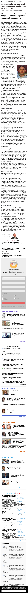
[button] (1, 1)
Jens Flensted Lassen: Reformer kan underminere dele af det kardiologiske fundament (16, 399)
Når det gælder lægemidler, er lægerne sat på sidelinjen (13, 256)
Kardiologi (5, 295)
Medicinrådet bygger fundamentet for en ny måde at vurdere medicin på (13, 364)
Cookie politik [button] (15, 588)
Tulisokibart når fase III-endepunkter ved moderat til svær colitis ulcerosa (12, 329)
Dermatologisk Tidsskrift (9, 422)
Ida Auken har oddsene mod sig (10, 242)
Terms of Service (5, 307)
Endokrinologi (17, 295)
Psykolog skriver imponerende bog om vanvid (7, 510)
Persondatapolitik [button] (22, 588)
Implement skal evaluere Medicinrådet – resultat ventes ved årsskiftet (12, 378)
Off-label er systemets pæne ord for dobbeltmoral (11, 252)
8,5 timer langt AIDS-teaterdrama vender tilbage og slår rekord (9, 519)
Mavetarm (17, 298)
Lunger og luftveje (10, 11)
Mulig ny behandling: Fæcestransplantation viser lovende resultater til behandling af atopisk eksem (16, 433)
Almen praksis (5, 299)
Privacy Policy (21, 306)
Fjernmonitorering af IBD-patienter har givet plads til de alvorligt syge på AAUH (16, 315)
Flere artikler (22, 341)
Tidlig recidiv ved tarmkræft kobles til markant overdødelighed (18, 323)
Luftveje (4, 298)
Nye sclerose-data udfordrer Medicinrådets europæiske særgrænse (12, 374)
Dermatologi (17, 297)
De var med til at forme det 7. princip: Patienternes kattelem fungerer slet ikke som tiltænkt (13, 355)
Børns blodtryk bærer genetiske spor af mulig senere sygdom (13, 405)
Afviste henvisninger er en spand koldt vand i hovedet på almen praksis (13, 248)
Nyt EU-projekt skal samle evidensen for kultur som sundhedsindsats (9, 531)
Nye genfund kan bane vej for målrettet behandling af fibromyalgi (16, 468)
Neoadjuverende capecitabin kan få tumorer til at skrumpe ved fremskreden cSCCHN (14, 447)
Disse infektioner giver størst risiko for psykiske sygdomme (17, 475)
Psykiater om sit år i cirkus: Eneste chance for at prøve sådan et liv (9, 497)
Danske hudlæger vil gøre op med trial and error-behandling (18, 441)
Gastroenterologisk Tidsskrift (10, 311)
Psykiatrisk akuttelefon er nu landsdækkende (18, 482)
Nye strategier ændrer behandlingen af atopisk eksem (19, 426)
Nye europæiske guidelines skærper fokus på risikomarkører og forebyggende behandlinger (16, 411)
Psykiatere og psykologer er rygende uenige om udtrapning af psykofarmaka (18, 461)
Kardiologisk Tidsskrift (8, 389)
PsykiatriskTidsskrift (7, 457)
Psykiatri (4, 297)
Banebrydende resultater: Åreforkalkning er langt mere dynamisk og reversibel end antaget (18, 392)
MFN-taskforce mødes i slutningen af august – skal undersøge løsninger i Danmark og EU (13, 381)
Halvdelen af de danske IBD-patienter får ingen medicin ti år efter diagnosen (18, 335)
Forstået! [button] (13, 591)
